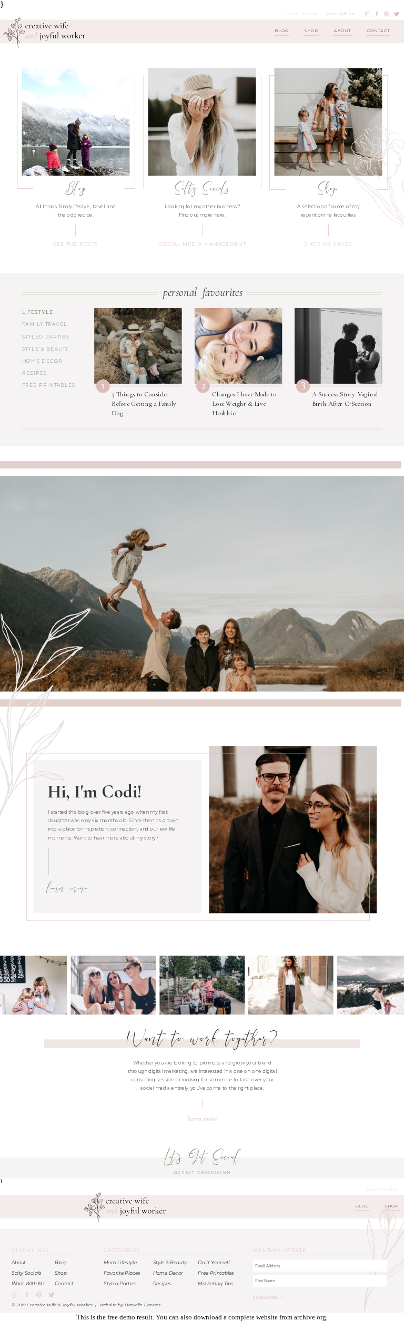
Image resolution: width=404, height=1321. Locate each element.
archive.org (310, 1317)
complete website (253, 1317)
